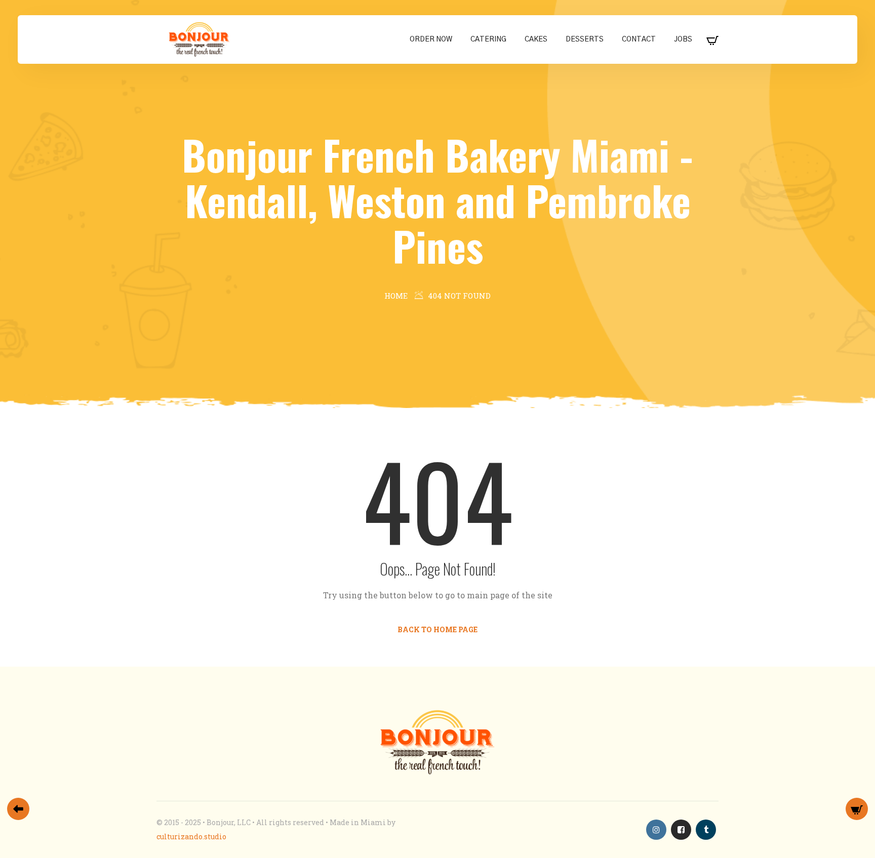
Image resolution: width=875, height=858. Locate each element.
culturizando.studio (191, 836)
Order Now (431, 39)
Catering (488, 39)
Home (396, 296)
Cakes (536, 39)
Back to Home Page (437, 629)
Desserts (585, 39)
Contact (639, 39)
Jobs (683, 39)
